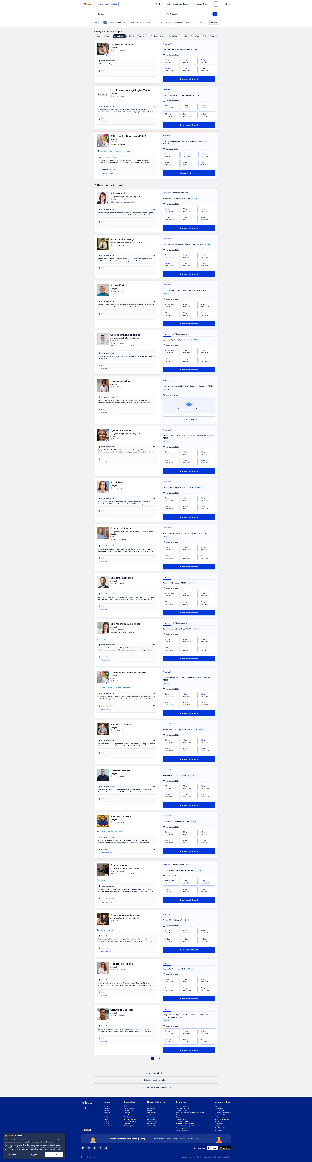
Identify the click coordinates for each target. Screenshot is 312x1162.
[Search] (214, 14)
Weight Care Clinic (221, 1117)
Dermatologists (129, 1108)
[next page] (163, 1059)
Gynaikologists (129, 1110)
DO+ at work (219, 1110)
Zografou (195, 36)
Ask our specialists (182, 1128)
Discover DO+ (220, 1115)
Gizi (204, 36)
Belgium (162, 1138)
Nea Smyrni (108, 1126)
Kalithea (107, 1117)
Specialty (179, 1117)
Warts (149, 1106)
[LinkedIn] (95, 1148)
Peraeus (107, 1110)
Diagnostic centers (183, 1121)
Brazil (197, 1138)
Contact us (219, 1108)
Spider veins (151, 1123)
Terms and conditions (187, 1157)
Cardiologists (129, 1126)
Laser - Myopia (152, 1121)
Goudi (131, 36)
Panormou (142, 36)
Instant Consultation (222, 1119)
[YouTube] (100, 1148)
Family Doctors (181, 1110)
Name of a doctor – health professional (190, 1112)
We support (219, 1130)
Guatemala (190, 1138)
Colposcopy (151, 1119)
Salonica (107, 1108)
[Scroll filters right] (203, 22)
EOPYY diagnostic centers (185, 1123)
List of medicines (182, 1130)
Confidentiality (220, 1128)
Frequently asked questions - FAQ (188, 1126)
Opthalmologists (130, 1119)
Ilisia (185, 36)
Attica (97, 36)
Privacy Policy (10, 1147)
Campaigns (219, 1126)
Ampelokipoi (119, 36)
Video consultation (182, 1106)
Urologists (127, 1123)
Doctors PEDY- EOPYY (183, 1108)
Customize (14, 1154)
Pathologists (128, 1115)
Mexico (168, 1138)
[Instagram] (89, 1148)
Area (178, 1115)
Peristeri (107, 1112)
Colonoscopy (151, 1108)
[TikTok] (106, 1148)
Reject (34, 1154)
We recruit (218, 1121)
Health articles (181, 1119)
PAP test (150, 1110)
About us (218, 1106)
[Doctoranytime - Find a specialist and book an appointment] (142, 1087)
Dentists (127, 1112)
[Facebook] (83, 1148)
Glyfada (107, 1121)
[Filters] (96, 22)
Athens (107, 36)
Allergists (149, 1087)
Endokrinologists (130, 1121)
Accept (54, 1154)
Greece (155, 1138)
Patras (106, 1119)
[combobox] (129, 14)
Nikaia (106, 1123)
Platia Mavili (174, 36)
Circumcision (151, 1112)
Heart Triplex (151, 1126)
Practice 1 (167, 44)
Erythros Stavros (158, 36)
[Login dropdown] (216, 4)
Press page (219, 1123)
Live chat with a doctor (223, 1112)
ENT (125, 1106)
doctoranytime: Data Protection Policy (217, 1157)
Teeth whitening (152, 1115)
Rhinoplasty (151, 1117)
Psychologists (129, 1117)
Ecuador (182, 1138)
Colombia (175, 1138)
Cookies (199, 1157)
